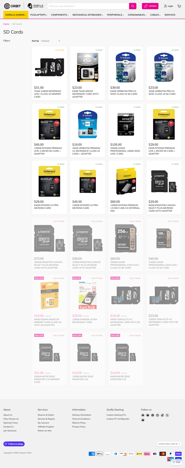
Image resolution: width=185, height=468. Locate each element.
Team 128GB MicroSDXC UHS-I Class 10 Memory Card (47, 94)
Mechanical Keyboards (87, 14)
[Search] (132, 6)
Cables (154, 14)
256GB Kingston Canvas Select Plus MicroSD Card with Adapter (48, 265)
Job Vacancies (9, 430)
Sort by (35, 41)
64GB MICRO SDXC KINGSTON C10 (120, 378)
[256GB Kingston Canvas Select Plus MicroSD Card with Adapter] (49, 238)
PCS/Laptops (38, 14)
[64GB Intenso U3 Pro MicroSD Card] (49, 181)
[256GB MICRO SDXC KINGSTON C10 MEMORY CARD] (49, 352)
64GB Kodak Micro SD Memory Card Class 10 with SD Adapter (47, 322)
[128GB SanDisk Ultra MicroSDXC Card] (87, 295)
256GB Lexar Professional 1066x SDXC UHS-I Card (125, 151)
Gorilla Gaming (15, 14)
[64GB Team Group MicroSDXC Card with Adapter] (87, 67)
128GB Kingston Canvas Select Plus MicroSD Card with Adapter (86, 265)
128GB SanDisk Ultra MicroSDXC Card (84, 321)
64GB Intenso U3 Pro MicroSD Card (46, 206)
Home (6, 24)
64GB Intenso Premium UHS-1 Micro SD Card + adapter (162, 151)
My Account (43, 422)
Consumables (136, 14)
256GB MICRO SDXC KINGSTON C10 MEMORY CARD (47, 379)
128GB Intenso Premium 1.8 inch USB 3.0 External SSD (125, 208)
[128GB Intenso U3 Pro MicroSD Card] (87, 181)
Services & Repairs (46, 419)
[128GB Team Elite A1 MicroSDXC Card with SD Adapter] (164, 295)
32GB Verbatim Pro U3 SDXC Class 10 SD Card (162, 92)
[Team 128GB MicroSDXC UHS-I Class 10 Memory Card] (49, 67)
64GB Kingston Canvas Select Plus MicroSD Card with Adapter (162, 208)
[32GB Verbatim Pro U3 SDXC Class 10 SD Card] (164, 67)
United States (168, 444)
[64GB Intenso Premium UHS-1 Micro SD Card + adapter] (164, 124)
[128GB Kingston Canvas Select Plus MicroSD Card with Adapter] (87, 238)
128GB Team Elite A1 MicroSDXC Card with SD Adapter (163, 322)
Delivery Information (81, 415)
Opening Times (10, 422)
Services (170, 14)
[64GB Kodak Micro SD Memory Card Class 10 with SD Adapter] (49, 295)
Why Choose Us (11, 419)
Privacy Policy (78, 426)
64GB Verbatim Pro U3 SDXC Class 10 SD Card (123, 92)
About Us (7, 415)
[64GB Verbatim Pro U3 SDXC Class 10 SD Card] (125, 67)
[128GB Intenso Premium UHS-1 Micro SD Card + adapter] (49, 124)
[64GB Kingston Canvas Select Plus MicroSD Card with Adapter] (164, 181)
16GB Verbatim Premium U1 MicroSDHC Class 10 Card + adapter (86, 151)
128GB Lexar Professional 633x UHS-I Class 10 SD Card (163, 265)
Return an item (45, 430)
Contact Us (8, 426)
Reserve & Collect (46, 415)
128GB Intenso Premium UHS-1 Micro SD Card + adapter (48, 151)
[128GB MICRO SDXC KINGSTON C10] (87, 352)
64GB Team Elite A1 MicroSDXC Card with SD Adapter (125, 322)
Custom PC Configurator (118, 419)
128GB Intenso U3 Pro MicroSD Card (85, 206)
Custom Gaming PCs (116, 415)
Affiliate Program (46, 426)
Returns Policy (79, 422)
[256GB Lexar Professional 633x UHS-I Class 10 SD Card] (125, 238)
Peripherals (115, 14)
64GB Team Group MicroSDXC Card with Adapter (85, 94)
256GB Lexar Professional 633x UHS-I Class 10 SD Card (124, 265)
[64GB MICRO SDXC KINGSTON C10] (125, 352)
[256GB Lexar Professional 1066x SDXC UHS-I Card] (125, 124)
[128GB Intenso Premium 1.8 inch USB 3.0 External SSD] (125, 181)
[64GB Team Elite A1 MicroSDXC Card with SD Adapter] (125, 295)
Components (59, 14)
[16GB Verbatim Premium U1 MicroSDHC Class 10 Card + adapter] (87, 124)
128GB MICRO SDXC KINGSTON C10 (82, 378)
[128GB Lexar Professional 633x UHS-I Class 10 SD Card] (164, 238)
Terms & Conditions (81, 419)
